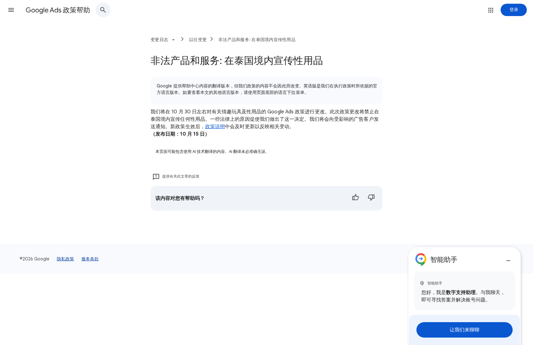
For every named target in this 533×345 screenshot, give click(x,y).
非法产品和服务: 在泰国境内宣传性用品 (256, 39)
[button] (11, 9)
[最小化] (508, 258)
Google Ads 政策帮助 (58, 10)
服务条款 (90, 259)
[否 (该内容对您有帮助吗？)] (371, 198)
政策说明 (215, 127)
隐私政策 (65, 259)
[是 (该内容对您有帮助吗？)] (355, 198)
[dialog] (464, 296)
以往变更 (198, 39)
